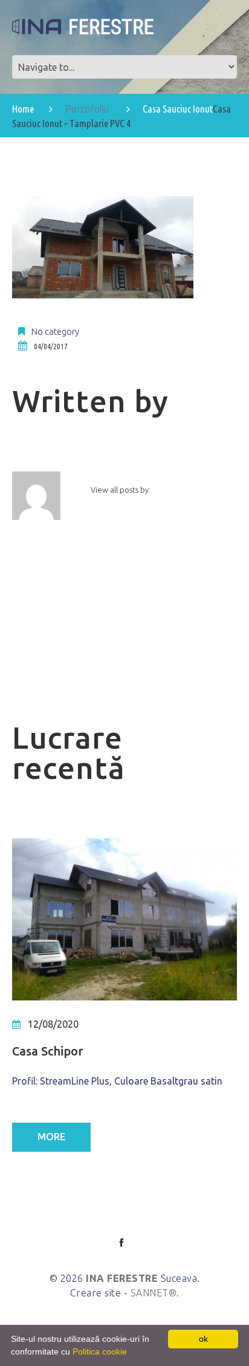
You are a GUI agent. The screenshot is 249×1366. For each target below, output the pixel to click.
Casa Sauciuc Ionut (178, 108)
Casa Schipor (47, 1051)
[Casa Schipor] (124, 919)
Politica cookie (100, 1351)
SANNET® (154, 1292)
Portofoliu (87, 108)
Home (23, 108)
